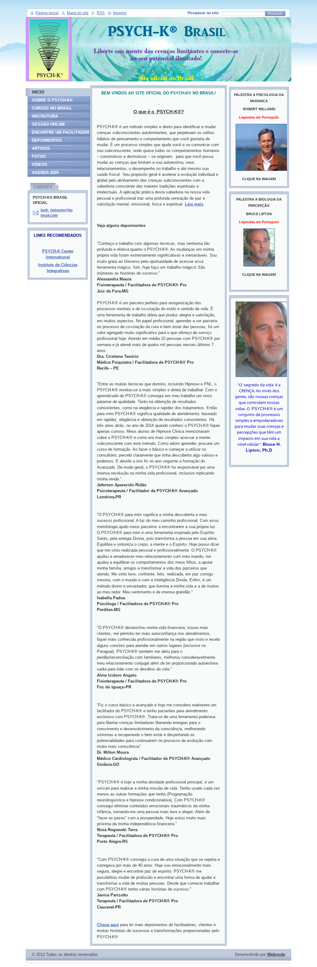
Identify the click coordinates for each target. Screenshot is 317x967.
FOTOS (39, 156)
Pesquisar (275, 13)
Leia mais (194, 204)
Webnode (276, 954)
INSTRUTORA (45, 116)
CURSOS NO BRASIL (52, 108)
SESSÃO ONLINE (48, 124)
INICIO (38, 92)
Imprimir (120, 13)
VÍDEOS (39, 164)
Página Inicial (47, 13)
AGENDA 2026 (45, 172)
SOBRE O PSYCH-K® (52, 100)
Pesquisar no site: (203, 13)
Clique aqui (108, 924)
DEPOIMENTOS (47, 140)
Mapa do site (78, 13)
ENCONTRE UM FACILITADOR (60, 132)
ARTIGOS (41, 148)
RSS (101, 13)
